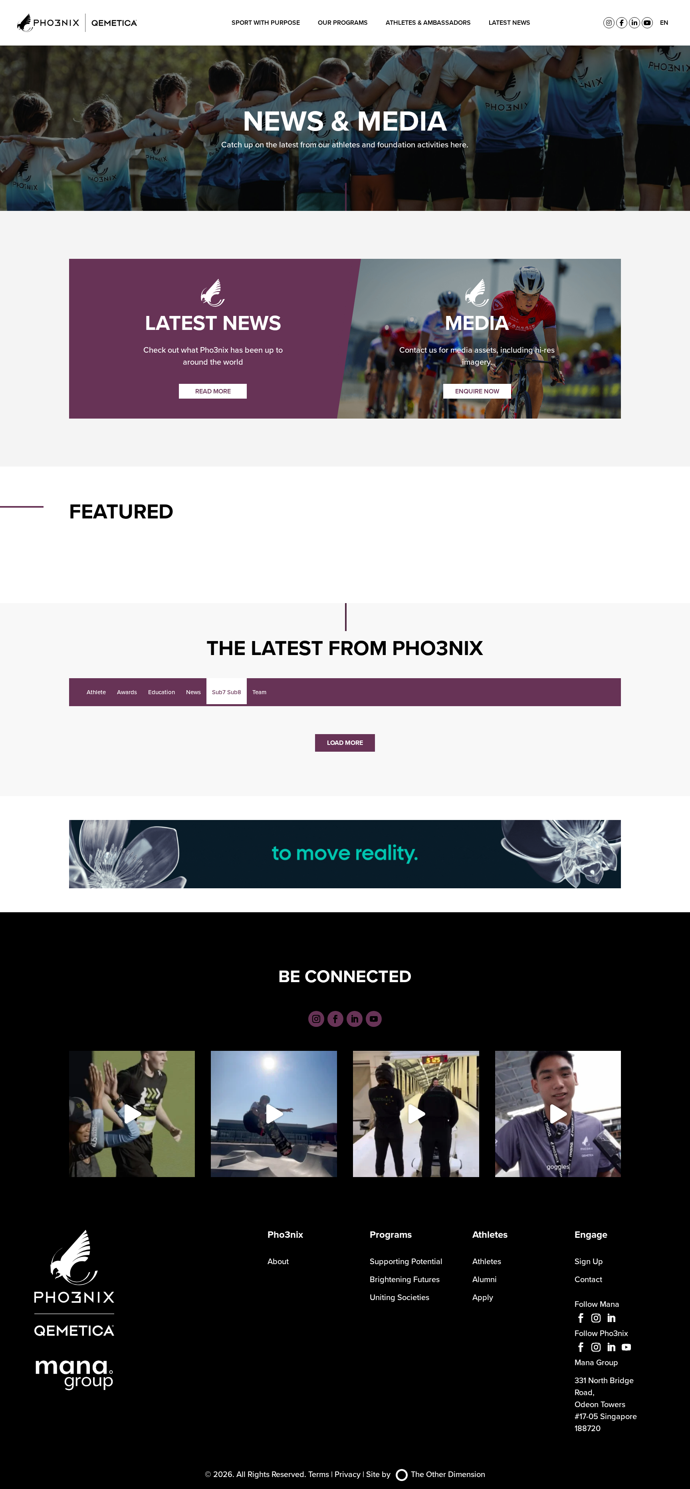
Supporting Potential (406, 1261)
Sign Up (589, 1261)
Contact (588, 1279)
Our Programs (343, 22)
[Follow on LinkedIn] (355, 1019)
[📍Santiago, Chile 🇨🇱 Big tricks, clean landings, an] (274, 1114)
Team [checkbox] (259, 692)
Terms (318, 1474)
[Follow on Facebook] (335, 1019)
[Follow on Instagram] (316, 1019)
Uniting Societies (399, 1297)
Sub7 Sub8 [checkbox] (226, 692)
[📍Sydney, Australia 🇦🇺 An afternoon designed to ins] (132, 1114)
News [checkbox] (193, 692)
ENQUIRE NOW (477, 391)
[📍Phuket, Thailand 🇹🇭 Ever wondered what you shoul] (558, 1114)
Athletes (486, 1261)
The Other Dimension (448, 1474)
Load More (345, 742)
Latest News (509, 22)
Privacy (348, 1474)
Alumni (484, 1279)
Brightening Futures (405, 1279)
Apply (482, 1297)
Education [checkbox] (161, 692)
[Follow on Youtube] (374, 1019)
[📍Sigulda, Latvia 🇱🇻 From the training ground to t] (416, 1114)
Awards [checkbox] (127, 692)
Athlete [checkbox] (96, 692)
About (278, 1261)
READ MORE (213, 391)
